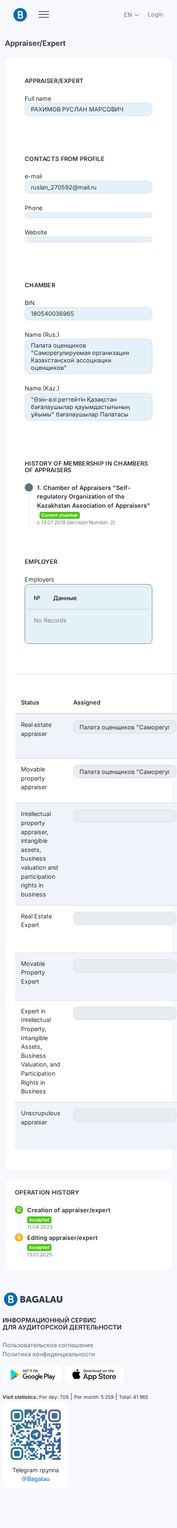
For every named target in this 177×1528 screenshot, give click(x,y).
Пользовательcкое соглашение (47, 1344)
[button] (132, 14)
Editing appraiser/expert (62, 1237)
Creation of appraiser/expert (68, 1209)
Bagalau (38, 1478)
